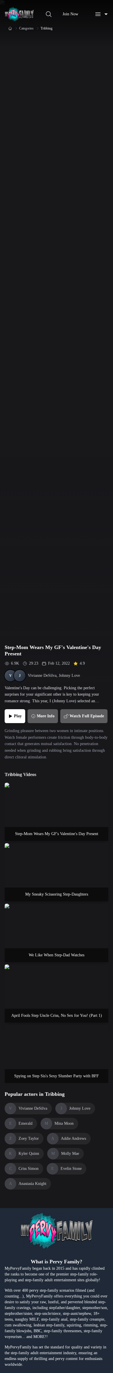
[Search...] (49, 14)
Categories (26, 28)
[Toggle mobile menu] (101, 14)
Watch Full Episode (87, 716)
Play (18, 716)
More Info (45, 716)
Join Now (70, 14)
